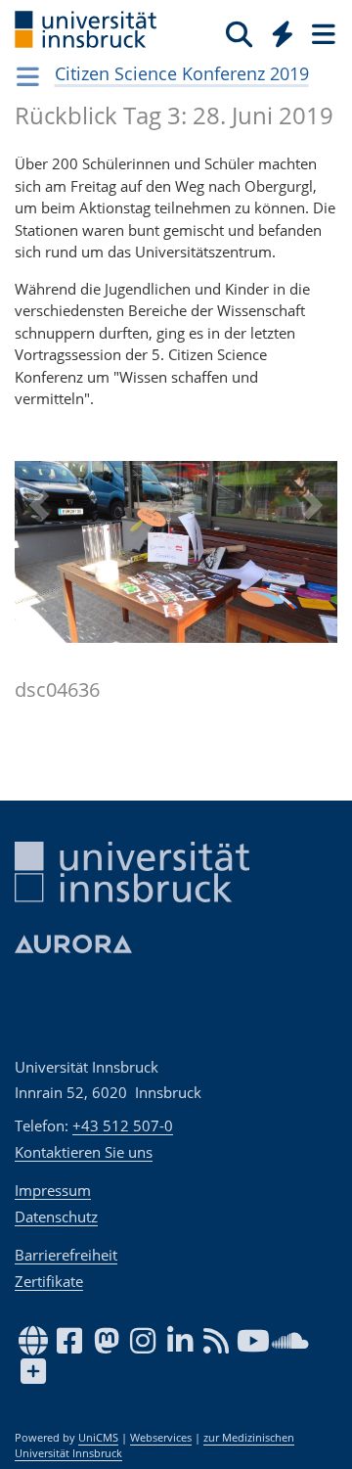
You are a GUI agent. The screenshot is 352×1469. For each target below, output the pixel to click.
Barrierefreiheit (66, 1254)
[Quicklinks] (283, 33)
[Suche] (239, 33)
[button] (39, 608)
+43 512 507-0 (122, 1125)
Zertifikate (49, 1281)
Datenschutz (56, 1216)
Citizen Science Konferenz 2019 (182, 73)
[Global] (277, 30)
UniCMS (98, 1438)
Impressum (53, 1190)
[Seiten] (321, 33)
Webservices (161, 1438)
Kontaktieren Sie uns (84, 1152)
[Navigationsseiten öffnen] (28, 76)
